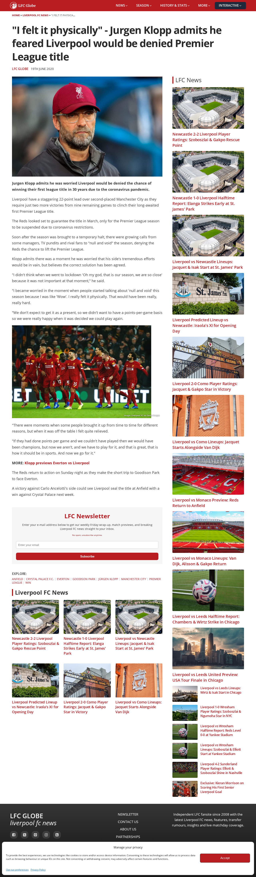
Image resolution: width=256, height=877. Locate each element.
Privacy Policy (38, 869)
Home (16, 15)
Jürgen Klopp (108, 579)
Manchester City (133, 579)
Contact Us (128, 821)
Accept (225, 858)
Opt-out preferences (17, 869)
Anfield (17, 579)
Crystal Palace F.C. (40, 579)
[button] (122, 5)
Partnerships (128, 836)
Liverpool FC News (35, 15)
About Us (128, 829)
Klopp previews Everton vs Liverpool (57, 462)
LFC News (188, 80)
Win (28, 582)
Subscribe (87, 556)
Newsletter (128, 814)
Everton (63, 579)
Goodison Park (84, 579)
